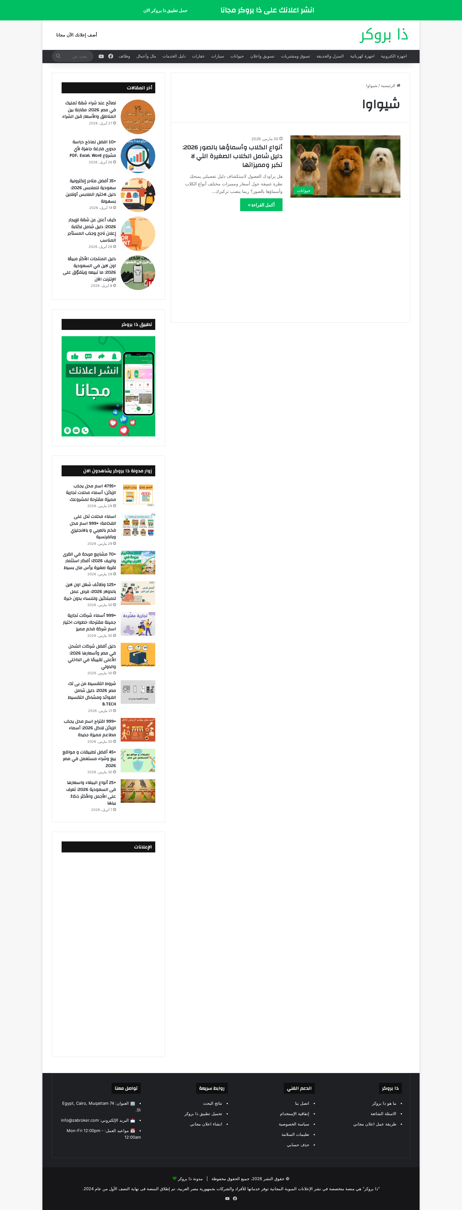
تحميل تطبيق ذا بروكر (203, 1113)
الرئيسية (389, 85)
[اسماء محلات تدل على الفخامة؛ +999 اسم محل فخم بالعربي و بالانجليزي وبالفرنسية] (138, 525)
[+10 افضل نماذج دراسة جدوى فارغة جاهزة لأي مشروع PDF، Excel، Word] (138, 156)
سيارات (217, 55)
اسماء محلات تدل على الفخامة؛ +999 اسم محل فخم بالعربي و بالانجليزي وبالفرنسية (93, 526)
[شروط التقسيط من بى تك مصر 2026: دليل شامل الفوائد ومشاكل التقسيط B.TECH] (138, 692)
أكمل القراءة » (261, 204)
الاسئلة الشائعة (383, 1113)
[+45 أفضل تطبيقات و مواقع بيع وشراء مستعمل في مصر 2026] (138, 760)
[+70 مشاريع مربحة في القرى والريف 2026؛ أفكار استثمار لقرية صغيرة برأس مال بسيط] (138, 562)
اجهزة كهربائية (362, 55)
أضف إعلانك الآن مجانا (76, 35)
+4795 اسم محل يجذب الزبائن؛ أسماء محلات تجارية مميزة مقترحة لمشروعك (91, 493)
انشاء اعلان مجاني (206, 1123)
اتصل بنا (302, 1103)
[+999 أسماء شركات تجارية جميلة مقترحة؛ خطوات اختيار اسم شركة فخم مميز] (138, 624)
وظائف (124, 55)
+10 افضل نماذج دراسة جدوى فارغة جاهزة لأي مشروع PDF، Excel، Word (92, 149)
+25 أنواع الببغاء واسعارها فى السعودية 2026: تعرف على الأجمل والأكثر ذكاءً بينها (91, 793)
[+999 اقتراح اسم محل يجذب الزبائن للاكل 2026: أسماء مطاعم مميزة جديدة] (138, 730)
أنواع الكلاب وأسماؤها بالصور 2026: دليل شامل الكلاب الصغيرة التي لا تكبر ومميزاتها (233, 156)
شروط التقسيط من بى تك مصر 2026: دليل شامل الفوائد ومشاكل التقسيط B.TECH (92, 694)
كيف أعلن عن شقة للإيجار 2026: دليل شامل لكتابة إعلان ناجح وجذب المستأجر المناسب (92, 230)
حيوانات (237, 55)
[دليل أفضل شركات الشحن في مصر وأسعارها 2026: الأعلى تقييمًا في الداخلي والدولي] (138, 654)
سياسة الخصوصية (294, 1123)
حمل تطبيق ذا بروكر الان (165, 10)
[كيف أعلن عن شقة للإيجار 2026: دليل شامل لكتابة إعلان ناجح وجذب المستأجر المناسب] (138, 233)
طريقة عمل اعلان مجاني (374, 1123)
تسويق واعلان (262, 55)
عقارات (198, 55)
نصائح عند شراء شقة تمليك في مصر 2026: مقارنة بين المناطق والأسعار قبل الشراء (89, 110)
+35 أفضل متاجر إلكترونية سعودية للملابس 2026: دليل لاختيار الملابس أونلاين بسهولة (91, 191)
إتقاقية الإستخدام (294, 1113)
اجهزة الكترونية (394, 55)
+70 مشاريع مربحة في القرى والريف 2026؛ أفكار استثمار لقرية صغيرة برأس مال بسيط (89, 561)
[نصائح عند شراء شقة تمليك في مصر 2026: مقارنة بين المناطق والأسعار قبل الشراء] (138, 117)
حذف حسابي (298, 1144)
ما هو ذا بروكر (384, 1103)
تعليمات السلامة (295, 1134)
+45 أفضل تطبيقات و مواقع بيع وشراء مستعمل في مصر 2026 (89, 759)
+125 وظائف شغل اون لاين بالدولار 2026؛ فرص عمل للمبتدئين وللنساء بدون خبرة (90, 591)
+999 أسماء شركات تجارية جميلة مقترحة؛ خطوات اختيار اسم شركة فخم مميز (89, 622)
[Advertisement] (290, 263)
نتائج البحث (212, 1103)
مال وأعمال (146, 55)
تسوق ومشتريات (295, 55)
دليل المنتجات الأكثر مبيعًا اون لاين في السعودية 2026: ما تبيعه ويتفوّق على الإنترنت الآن (89, 269)
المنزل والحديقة (330, 55)
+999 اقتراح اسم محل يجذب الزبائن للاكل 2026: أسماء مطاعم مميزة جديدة (90, 728)
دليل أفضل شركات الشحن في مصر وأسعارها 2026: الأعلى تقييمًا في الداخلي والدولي (92, 656)
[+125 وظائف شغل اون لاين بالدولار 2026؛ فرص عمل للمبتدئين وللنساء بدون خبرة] (138, 593)
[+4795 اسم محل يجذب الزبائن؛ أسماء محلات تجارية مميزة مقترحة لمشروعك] (138, 494)
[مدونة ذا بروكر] (383, 35)
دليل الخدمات (174, 55)
